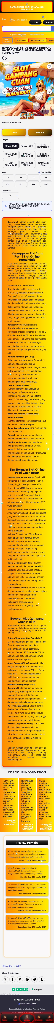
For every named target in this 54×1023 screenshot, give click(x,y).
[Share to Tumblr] (42, 979)
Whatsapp (38, 1020)
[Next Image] (49, 91)
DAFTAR (40, 132)
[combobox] (26, 28)
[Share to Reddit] (34, 979)
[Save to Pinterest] (27, 979)
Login (15, 1020)
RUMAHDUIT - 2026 (11, 966)
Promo (4, 1020)
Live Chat (49, 1020)
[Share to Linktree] (20, 979)
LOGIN (35, 22)
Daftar (27, 1020)
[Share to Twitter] (5, 979)
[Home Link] (18, 20)
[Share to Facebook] (12, 979)
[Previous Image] (4, 91)
